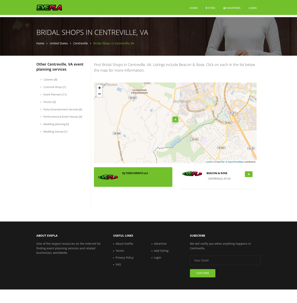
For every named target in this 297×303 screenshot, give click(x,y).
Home (194, 8)
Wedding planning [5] (56, 124)
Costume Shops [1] (54, 87)
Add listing (161, 251)
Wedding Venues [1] (55, 131)
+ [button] (99, 87)
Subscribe (202, 273)
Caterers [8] (50, 79)
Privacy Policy (125, 257)
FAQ (118, 264)
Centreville (80, 43)
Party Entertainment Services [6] (62, 109)
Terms (120, 251)
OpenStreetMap (235, 161)
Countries (232, 8)
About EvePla (124, 244)
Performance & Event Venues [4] (62, 116)
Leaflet (209, 161)
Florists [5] (49, 102)
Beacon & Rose (216, 173)
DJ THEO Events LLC (135, 173)
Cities (211, 8)
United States (59, 43)
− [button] (99, 93)
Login (253, 8)
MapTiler (220, 161)
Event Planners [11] (54, 94)
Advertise (160, 244)
